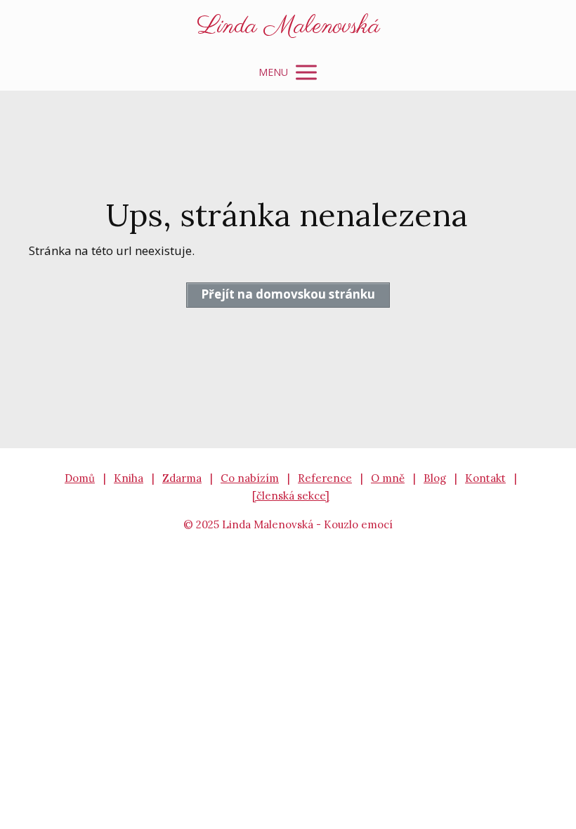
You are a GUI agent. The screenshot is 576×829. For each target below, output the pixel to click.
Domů (80, 478)
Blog (435, 478)
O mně (388, 478)
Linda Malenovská (288, 27)
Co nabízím (250, 478)
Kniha (128, 478)
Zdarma (182, 478)
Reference (325, 478)
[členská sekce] (290, 495)
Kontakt (485, 478)
